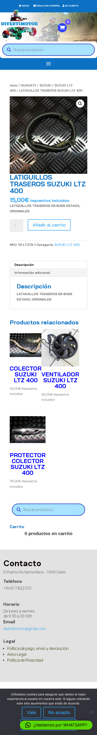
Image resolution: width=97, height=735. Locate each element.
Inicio (13, 85)
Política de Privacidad (25, 660)
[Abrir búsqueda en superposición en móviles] (48, 49)
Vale (31, 712)
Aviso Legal (16, 654)
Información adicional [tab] (32, 273)
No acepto (59, 712)
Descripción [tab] (24, 265)
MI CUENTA (72, 5)
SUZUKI (45, 85)
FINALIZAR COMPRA (48, 5)
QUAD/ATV (28, 85)
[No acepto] (91, 712)
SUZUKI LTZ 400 (67, 245)
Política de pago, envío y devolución (38, 648)
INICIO (25, 5)
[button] (80, 104)
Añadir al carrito (49, 225)
